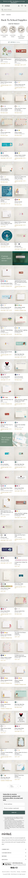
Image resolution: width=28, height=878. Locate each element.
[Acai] (5, 106)
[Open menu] (2, 6)
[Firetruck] (3, 397)
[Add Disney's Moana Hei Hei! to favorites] (27, 68)
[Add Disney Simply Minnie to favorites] (13, 360)
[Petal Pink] (17, 750)
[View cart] (25, 6)
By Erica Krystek (4, 427)
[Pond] (1, 397)
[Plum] (3, 153)
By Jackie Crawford (5, 514)
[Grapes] (3, 375)
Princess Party (18, 246)
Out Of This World (19, 376)
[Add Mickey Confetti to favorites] (27, 116)
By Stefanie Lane (4, 224)
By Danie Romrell (4, 589)
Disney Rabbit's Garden (20, 307)
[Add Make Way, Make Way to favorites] (27, 338)
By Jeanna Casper (19, 247)
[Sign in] (19, 6)
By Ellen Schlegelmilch (20, 133)
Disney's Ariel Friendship (6, 634)
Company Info (5, 849)
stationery (8, 14)
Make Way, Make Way (19, 354)
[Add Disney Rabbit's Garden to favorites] (27, 291)
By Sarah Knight (18, 308)
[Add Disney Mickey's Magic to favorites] (13, 570)
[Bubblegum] (3, 106)
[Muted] (17, 130)
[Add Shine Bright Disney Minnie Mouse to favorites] (13, 472)
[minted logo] (7, 5)
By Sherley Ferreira (19, 378)
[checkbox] (4, 29)
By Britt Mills (17, 564)
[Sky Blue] (15, 750)
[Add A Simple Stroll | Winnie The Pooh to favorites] (27, 544)
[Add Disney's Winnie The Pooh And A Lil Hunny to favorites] (13, 92)
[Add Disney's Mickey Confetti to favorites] (27, 139)
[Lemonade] (17, 106)
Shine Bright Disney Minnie (6, 283)
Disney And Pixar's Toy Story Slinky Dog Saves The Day (7, 512)
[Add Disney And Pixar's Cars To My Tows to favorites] (13, 408)
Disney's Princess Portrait (6, 82)
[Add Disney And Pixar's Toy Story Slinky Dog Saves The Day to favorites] (13, 497)
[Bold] (15, 130)
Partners (4, 856)
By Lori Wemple (4, 61)
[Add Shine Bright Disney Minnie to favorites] (13, 267)
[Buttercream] (1, 130)
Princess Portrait (18, 201)
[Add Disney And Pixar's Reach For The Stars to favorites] (27, 92)
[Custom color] (7, 281)
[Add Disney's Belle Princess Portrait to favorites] (13, 688)
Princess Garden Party (5, 132)
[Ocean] (15, 82)
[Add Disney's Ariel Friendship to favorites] (13, 618)
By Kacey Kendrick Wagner (7, 284)
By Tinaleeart (18, 332)
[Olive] (17, 305)
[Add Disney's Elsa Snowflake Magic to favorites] (27, 408)
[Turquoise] (5, 328)
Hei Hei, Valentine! (5, 179)
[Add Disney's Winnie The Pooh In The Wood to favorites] (27, 736)
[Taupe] (1, 328)
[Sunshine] (19, 82)
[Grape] (3, 281)
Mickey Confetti (18, 132)
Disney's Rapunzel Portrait (6, 680)
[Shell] (15, 352)
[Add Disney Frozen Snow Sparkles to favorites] (13, 185)
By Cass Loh (3, 83)
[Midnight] (19, 244)
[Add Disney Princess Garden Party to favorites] (13, 712)
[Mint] (19, 397)
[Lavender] (3, 130)
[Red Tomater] (3, 422)
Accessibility (23, 871)
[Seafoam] (17, 352)
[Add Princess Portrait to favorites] (27, 185)
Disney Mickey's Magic (5, 588)
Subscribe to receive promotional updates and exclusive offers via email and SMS (13, 797)
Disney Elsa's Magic (5, 243)
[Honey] (1, 106)
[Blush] (5, 130)
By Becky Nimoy (18, 755)
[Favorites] (22, 6)
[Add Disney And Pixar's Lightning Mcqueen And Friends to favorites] (27, 383)
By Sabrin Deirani (18, 111)
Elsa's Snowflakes (4, 155)
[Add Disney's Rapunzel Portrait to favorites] (13, 664)
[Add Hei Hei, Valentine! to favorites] (13, 163)
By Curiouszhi (4, 202)
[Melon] (5, 397)
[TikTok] (15, 867)
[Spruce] (3, 584)
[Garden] (15, 305)
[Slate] (17, 375)
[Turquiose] (19, 106)
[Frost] (1, 153)
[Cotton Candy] (15, 200)
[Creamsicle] (17, 397)
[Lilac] (19, 375)
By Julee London (4, 378)
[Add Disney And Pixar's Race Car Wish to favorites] (13, 383)
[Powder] (19, 328)
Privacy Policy (13, 871)
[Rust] (1, 422)
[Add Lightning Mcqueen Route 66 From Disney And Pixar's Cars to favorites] (27, 45)
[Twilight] (17, 200)
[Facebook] (11, 867)
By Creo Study (4, 111)
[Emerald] (19, 305)
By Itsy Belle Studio (19, 355)
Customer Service (6, 852)
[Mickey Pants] (5, 584)
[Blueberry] (5, 281)
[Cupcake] (15, 106)
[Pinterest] (13, 867)
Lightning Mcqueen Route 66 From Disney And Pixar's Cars (21, 61)
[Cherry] (15, 397)
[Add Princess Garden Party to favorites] (13, 116)
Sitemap (18, 871)
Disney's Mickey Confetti (20, 155)
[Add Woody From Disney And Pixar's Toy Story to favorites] (27, 163)
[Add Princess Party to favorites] (27, 230)
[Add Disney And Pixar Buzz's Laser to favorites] (13, 45)
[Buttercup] (19, 200)
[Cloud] (15, 328)
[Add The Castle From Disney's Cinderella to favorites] (27, 618)
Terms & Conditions (6, 871)
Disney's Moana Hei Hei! (20, 84)
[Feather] (17, 82)
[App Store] (7, 864)
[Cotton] (1, 177)
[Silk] (17, 244)
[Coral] (5, 726)
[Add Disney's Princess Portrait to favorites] (13, 68)
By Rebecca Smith (19, 179)
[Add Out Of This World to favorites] (27, 360)
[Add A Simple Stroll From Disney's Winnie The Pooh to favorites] (27, 641)
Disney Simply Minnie (5, 376)
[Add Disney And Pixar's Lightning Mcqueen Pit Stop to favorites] (27, 314)
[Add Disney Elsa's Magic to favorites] (13, 230)
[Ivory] (15, 244)
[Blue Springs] (5, 422)
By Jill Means (17, 63)
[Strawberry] (1, 375)
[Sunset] (19, 130)
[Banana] (3, 328)
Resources (5, 859)
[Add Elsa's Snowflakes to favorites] (13, 139)
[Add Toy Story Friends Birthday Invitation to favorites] (13, 314)
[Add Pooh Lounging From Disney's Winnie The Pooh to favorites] (13, 208)
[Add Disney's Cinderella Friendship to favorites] (27, 664)
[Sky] (15, 375)
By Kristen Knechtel (19, 85)
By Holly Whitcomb (5, 156)
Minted (2, 14)
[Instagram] (17, 867)
